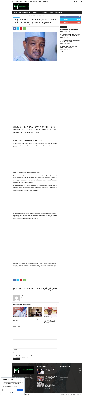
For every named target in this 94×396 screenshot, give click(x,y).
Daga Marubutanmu (24, 12)
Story (61, 368)
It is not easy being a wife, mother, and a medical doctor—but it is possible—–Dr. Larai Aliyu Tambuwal (47, 288)
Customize (6, 390)
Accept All (20, 390)
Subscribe (78, 22)
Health (39, 1)
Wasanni (35, 1)
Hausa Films (35, 12)
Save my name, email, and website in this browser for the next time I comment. (31, 352)
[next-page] (56, 304)
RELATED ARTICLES (17, 304)
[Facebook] (75, 2)
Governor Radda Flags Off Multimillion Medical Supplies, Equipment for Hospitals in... (50, 384)
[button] (80, 12)
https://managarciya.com (25, 297)
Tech (31, 1)
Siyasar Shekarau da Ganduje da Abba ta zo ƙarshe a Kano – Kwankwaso (19, 319)
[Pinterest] (21, 28)
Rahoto (61, 379)
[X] (79, 2)
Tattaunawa (26, 1)
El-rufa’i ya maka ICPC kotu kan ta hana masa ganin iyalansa (35, 318)
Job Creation (45, 1)
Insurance (44, 12)
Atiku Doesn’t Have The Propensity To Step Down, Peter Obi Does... (50, 371)
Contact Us (79, 394)
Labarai (51, 12)
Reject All (13, 390)
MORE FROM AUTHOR (27, 304)
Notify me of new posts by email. (21, 357)
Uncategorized (19, 15)
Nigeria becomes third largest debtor (69, 29)
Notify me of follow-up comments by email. (23, 355)
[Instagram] (77, 2)
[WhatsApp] (24, 28)
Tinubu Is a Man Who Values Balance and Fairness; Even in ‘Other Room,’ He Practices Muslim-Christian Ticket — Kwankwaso (50, 320)
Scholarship (58, 12)
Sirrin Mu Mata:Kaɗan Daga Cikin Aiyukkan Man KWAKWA (68, 46)
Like (79, 16)
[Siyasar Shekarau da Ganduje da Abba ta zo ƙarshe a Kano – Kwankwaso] (20, 312)
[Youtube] (81, 2)
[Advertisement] (35, 72)
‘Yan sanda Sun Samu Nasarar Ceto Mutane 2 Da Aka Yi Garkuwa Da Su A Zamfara (23, 288)
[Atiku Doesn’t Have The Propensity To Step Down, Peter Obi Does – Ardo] (40, 371)
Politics (61, 371)
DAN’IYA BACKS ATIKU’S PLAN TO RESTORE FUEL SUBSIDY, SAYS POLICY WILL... (51, 377)
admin (15, 24)
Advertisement (72, 394)
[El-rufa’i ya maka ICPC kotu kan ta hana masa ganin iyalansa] (35, 312)
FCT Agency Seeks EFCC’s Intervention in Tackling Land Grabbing (70, 40)
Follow (78, 19)
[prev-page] (55, 304)
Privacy (67, 394)
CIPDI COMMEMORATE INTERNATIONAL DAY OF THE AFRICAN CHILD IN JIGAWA (70, 35)
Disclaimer (63, 394)
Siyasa (61, 373)
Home (15, 12)
